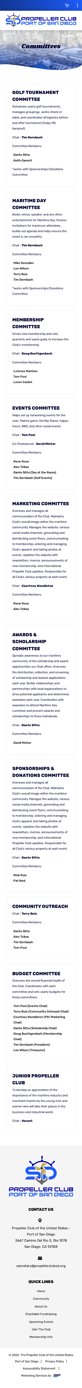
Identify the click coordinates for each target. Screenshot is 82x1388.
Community (41, 1298)
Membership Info (41, 1337)
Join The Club (41, 1329)
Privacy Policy (54, 1361)
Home (41, 1291)
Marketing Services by (36, 1375)
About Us (41, 1306)
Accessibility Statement (39, 1368)
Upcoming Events (41, 1322)
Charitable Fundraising (41, 1314)
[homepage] (41, 1197)
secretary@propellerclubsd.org (41, 1266)
